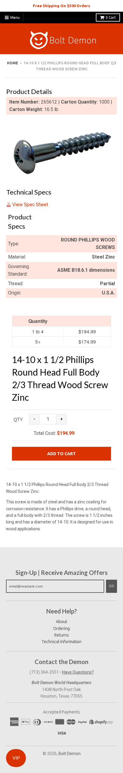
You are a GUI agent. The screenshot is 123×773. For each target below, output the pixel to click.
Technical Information (61, 641)
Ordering (61, 628)
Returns (61, 635)
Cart (111, 17)
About (61, 621)
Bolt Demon (70, 753)
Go (111, 586)
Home (12, 63)
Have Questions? (78, 672)
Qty (18, 419)
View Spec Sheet (30, 204)
